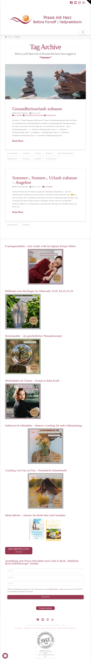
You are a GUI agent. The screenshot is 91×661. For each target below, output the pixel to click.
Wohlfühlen (51, 115)
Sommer (37, 159)
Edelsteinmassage (65, 153)
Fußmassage (12, 159)
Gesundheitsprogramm (34, 115)
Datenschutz (54, 589)
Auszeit (38, 153)
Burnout (49, 153)
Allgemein (18, 115)
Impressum (28, 628)
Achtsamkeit (12, 153)
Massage (26, 159)
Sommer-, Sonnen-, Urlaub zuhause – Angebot (44, 180)
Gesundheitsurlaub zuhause (37, 108)
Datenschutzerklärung (45, 628)
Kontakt (19, 628)
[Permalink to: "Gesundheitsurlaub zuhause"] (45, 81)
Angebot (26, 153)
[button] (83, 32)
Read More (17, 141)
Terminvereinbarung (66, 628)
